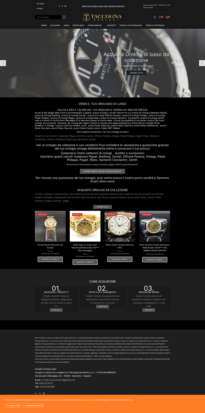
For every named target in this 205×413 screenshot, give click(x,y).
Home (44, 25)
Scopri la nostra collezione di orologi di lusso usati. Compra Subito (103, 6)
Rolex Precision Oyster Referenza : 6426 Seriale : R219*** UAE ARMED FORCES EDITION (155, 248)
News (66, 25)
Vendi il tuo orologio (130, 25)
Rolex (85, 254)
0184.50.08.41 (46, 383)
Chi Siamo (40, 4)
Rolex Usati (78, 25)
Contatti (40, 8)
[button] (101, 95)
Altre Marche (95, 25)
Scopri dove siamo (102, 181)
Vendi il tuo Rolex (155, 25)
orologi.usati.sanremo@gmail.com (58, 380)
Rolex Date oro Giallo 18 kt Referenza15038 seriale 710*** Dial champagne (85, 248)
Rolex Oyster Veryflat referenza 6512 (120, 246)
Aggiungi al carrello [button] (50, 259)
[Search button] (64, 17)
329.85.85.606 (47, 386)
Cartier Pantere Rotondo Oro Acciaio (50, 246)
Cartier (50, 251)
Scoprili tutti (136, 73)
